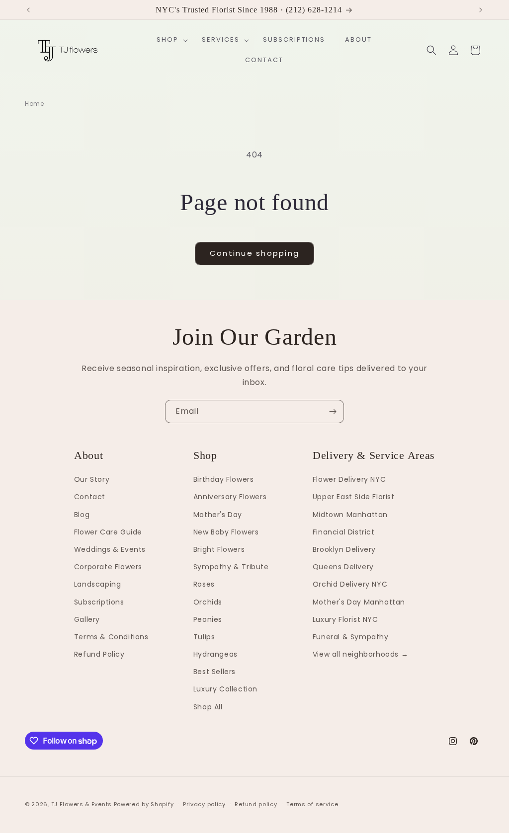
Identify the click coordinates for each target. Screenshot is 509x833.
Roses (204, 584)
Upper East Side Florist (354, 497)
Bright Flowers (219, 549)
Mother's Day (217, 515)
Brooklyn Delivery (344, 549)
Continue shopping (254, 253)
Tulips (204, 637)
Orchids (207, 602)
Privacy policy (204, 804)
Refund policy (256, 804)
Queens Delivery (343, 567)
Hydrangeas (215, 654)
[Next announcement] (481, 9)
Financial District (344, 532)
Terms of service (312, 804)
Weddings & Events (110, 549)
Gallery (87, 619)
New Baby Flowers (226, 532)
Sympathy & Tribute (231, 567)
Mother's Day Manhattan (359, 602)
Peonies (207, 619)
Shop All (208, 707)
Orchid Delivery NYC (350, 584)
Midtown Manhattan (350, 515)
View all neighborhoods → (360, 654)
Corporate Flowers (108, 567)
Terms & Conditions (111, 637)
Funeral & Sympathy (351, 637)
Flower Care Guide (108, 532)
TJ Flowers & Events (81, 804)
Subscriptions (99, 602)
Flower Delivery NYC (349, 479)
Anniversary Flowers (229, 497)
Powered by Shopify (144, 804)
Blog (81, 515)
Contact (89, 497)
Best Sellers (214, 672)
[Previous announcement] (28, 9)
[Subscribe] (332, 411)
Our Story (91, 479)
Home (34, 103)
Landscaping (97, 584)
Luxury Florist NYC (345, 619)
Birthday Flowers (223, 479)
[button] (169, 40)
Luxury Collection (225, 689)
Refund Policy (99, 654)
